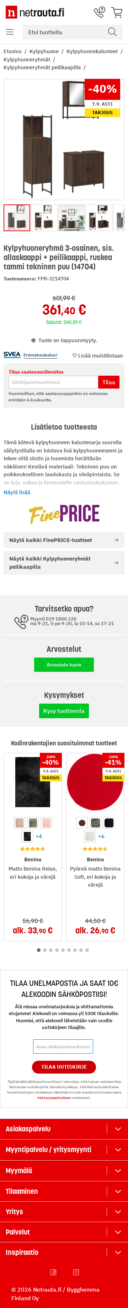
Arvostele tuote (64, 664)
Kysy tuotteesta (64, 710)
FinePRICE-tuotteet (50, 540)
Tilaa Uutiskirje (64, 1067)
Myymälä (19, 1170)
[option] (19, 823)
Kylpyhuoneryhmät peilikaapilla (43, 67)
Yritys (14, 1211)
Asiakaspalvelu (28, 1129)
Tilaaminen (22, 1191)
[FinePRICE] (64, 514)
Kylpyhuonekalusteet (92, 51)
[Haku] (112, 32)
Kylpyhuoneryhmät (28, 59)
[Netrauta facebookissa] (54, 1272)
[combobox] (72, 32)
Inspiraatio (22, 1252)
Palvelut (18, 1232)
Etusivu (13, 51)
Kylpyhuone (45, 51)
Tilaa (108, 382)
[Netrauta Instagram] (76, 1272)
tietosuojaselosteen (54, 1097)
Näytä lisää (17, 492)
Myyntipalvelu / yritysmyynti (48, 1149)
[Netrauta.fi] (35, 12)
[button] (10, 32)
